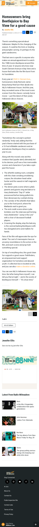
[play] (3, 524)
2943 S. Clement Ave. (22, 79)
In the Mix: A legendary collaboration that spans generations (25, 406)
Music (18, 401)
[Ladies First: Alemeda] (9, 420)
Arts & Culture (8, 325)
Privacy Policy (8, 514)
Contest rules (8, 505)
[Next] (35, 314)
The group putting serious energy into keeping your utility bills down (26, 453)
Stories (19, 448)
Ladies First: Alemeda (25, 420)
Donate (32, 3)
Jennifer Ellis (9, 30)
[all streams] (36, 524)
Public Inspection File (11, 500)
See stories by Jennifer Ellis (12, 345)
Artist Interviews (22, 417)
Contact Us (7, 495)
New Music (20, 432)
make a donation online (25, 266)
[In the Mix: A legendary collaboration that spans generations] (9, 405)
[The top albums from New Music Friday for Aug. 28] (9, 436)
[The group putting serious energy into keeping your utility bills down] (9, 451)
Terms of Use (8, 509)
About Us (7, 491)
